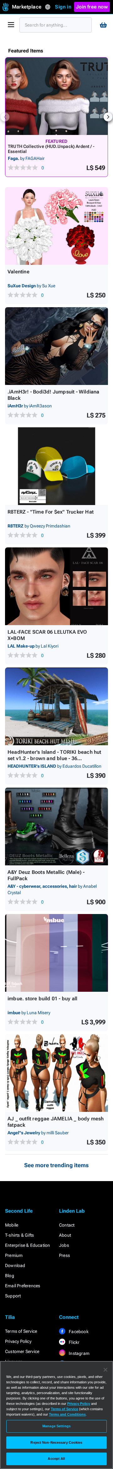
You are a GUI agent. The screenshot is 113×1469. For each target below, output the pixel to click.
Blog (9, 1275)
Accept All (56, 1458)
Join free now (92, 7)
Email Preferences (22, 1285)
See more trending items (56, 1165)
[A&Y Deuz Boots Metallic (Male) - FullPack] (56, 826)
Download (15, 1265)
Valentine (19, 272)
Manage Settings (56, 1426)
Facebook (78, 1331)
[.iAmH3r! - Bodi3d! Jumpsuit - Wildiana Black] (56, 346)
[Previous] (5, 117)
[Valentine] (56, 226)
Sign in (63, 7)
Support (13, 1295)
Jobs (64, 1245)
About (65, 1235)
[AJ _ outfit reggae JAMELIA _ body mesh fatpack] (56, 1073)
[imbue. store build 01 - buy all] (56, 953)
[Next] (108, 117)
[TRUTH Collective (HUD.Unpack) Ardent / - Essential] (56, 96)
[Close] (105, 1370)
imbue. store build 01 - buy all (42, 999)
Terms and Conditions (67, 1414)
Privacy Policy (18, 1341)
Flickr (73, 1342)
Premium (14, 1255)
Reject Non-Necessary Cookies (56, 1442)
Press (64, 1255)
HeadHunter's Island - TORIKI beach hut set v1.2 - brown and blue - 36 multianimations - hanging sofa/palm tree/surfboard (54, 761)
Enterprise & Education (27, 1245)
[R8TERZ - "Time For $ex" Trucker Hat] (56, 466)
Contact (66, 1225)
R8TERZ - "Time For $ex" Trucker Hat (51, 512)
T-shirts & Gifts (19, 1235)
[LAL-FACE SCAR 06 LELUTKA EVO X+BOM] (56, 586)
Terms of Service (21, 1331)
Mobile (11, 1225)
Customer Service (22, 1351)
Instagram (78, 1353)
